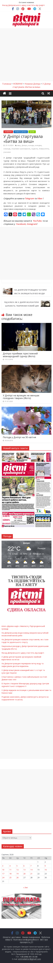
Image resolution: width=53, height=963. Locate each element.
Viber (39, 198)
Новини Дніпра (21, 132)
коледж (31, 145)
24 (3, 877)
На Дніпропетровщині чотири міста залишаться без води (30, 292)
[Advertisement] (26, 54)
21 (31, 873)
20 (24, 873)
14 (31, 869)
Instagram (32, 224)
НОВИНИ (8, 132)
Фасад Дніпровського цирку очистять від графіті (23, 653)
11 (10, 869)
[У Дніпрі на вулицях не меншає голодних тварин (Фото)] (26, 366)
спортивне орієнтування (20, 149)
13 (24, 869)
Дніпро (24, 145)
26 (17, 877)
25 (10, 877)
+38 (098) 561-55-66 (28, 956)
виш (19, 145)
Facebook (21, 224)
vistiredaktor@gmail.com (29, 959)
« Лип (25, 887)
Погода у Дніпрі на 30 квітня (19, 437)
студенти (34, 149)
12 (17, 869)
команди (6, 149)
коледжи (38, 145)
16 (46, 869)
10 (3, 869)
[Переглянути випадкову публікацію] (48, 93)
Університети (44, 149)
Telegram (29, 198)
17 (3, 873)
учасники (7, 152)
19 (17, 873)
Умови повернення (31, 937)
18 (10, 873)
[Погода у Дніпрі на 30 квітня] (26, 408)
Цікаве (32, 132)
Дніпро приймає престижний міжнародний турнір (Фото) (20, 355)
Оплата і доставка (12, 937)
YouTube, (37, 220)
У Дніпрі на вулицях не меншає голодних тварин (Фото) (21, 397)
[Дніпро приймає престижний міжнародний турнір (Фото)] (26, 324)
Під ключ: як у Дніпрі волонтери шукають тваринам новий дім (21, 304)
